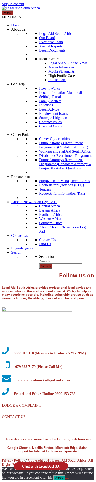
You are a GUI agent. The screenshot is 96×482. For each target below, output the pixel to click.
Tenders (45, 189)
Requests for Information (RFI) (62, 193)
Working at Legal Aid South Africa (65, 151)
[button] (13, 17)
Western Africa (50, 219)
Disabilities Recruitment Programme (65, 156)
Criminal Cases (50, 126)
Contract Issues (50, 122)
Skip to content (13, 4)
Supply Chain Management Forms (64, 181)
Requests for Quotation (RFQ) (61, 185)
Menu (7, 12)
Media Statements (61, 71)
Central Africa (49, 206)
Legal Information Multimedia (61, 92)
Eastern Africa (49, 210)
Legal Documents (52, 50)
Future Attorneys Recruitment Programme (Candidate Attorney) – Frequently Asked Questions (65, 164)
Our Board (47, 38)
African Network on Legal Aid (34, 202)
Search (16, 252)
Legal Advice (49, 109)
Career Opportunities (54, 139)
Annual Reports (50, 46)
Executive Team (51, 42)
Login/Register (22, 248)
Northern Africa (50, 214)
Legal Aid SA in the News (67, 63)
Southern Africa (50, 223)
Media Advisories (61, 67)
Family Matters (50, 101)
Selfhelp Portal (50, 97)
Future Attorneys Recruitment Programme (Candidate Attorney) (63, 145)
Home (15, 25)
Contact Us (19, 235)
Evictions (46, 105)
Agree (59, 477)
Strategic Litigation (53, 118)
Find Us (45, 244)
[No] (67, 478)
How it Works (49, 88)
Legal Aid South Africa (56, 34)
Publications (57, 80)
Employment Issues (53, 113)
